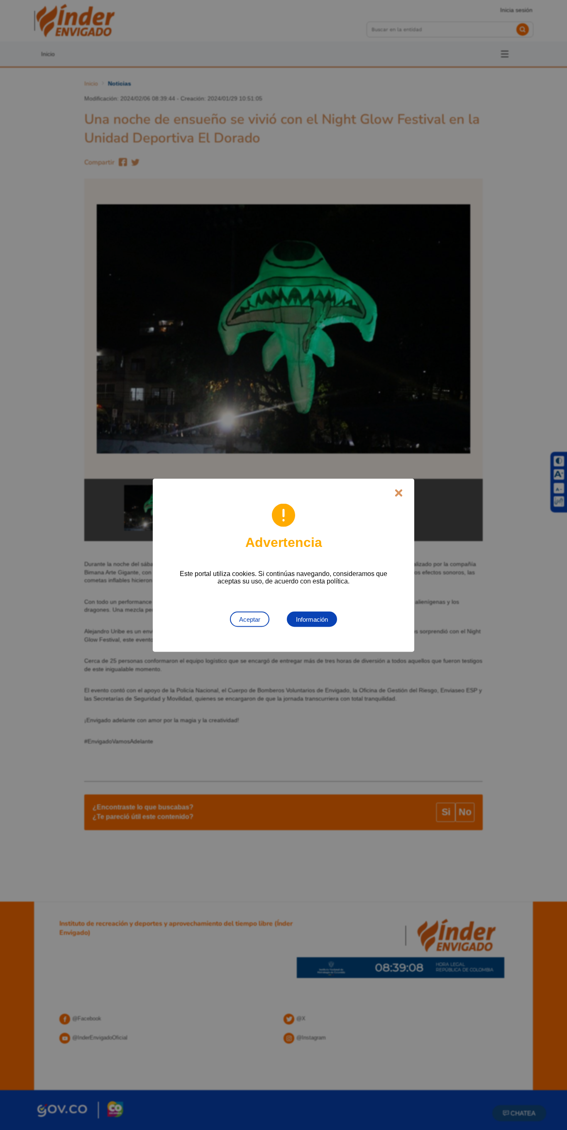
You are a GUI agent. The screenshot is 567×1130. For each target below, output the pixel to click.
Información (312, 619)
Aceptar (249, 619)
